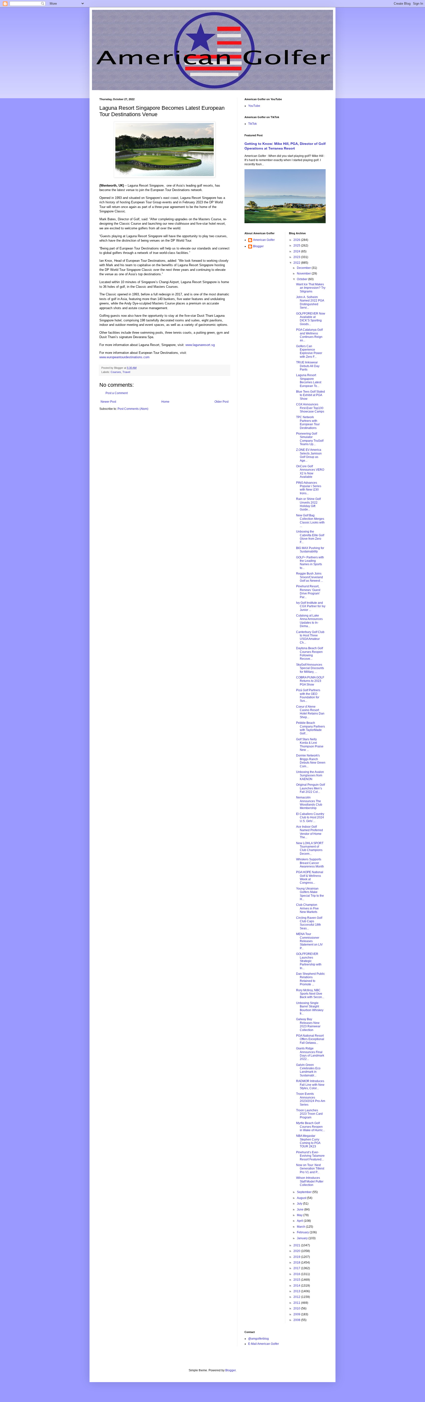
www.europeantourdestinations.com (124, 357)
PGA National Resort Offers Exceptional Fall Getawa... (310, 1039)
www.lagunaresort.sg (200, 345)
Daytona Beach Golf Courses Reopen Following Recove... (309, 653)
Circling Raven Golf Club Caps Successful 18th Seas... (309, 923)
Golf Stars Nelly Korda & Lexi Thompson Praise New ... (309, 745)
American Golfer (264, 240)
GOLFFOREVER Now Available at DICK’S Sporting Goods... (310, 319)
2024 (297, 251)
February (303, 1232)
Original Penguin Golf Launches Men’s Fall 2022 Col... (310, 788)
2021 (297, 1245)
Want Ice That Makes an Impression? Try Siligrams (310, 288)
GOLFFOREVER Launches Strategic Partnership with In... (308, 961)
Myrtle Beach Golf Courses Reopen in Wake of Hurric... (310, 1126)
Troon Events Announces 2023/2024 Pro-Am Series (310, 1099)
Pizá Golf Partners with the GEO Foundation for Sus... (308, 695)
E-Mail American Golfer (263, 1344)
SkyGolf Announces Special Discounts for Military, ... (310, 668)
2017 (297, 1268)
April (300, 1221)
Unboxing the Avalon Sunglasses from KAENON (310, 775)
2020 (297, 1251)
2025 (297, 245)
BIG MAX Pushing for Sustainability (310, 549)
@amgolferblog (258, 1338)
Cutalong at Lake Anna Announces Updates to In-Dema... (309, 621)
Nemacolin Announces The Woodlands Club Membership (309, 803)
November (304, 273)
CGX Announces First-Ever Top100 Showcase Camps (310, 408)
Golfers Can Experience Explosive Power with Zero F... (309, 351)
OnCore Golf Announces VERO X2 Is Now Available (310, 472)
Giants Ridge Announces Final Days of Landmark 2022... (310, 1054)
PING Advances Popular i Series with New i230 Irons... (308, 488)
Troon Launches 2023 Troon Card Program (309, 1114)
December (304, 268)
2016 (297, 1274)
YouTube (254, 106)
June (300, 1209)
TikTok (252, 123)
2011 (297, 1303)
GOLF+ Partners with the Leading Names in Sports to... (310, 563)
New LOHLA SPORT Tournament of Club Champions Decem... (309, 848)
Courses (116, 372)
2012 (297, 1297)
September (304, 1192)
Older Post (221, 401)
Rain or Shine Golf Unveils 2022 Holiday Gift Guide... (308, 504)
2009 (297, 1314)
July (300, 1203)
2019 (297, 1257)
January (302, 1238)
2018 (297, 1262)
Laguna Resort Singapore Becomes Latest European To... (308, 380)
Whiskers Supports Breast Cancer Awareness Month (310, 863)
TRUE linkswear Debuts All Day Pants (307, 366)
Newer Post (108, 401)
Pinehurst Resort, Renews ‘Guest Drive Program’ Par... (308, 592)
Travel (126, 372)
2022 (297, 262)
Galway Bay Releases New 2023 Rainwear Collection (308, 1024)
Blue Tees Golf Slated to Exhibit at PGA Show (310, 395)
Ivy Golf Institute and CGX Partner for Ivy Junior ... (310, 606)
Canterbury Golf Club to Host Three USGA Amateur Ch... (310, 637)
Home (165, 401)
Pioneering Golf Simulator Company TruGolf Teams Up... (309, 439)
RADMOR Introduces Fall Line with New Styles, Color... (310, 1084)
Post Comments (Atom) (133, 409)
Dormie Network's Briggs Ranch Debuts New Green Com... (310, 761)
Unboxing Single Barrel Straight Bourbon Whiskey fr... (309, 1008)
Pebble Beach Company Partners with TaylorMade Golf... (310, 728)
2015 (297, 1279)
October (302, 279)
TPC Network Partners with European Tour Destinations (308, 422)
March (301, 1226)
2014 (297, 1285)
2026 (297, 240)
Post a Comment (117, 393)
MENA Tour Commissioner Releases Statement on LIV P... (309, 941)
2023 (297, 257)
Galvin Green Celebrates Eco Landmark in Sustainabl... (308, 1070)
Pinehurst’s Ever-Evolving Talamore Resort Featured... (310, 1156)
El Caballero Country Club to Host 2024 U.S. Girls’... (310, 817)
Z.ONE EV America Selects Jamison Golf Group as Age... (309, 455)
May (300, 1215)
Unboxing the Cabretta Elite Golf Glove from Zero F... (310, 537)
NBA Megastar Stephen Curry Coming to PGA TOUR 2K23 (308, 1141)
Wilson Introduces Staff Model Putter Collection (309, 1181)
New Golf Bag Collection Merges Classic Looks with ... (310, 521)
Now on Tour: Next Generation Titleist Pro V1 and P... (310, 1168)
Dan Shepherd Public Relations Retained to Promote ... (310, 979)
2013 (297, 1291)
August (302, 1198)
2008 (297, 1320)
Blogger (258, 246)
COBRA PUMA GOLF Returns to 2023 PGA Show (310, 681)
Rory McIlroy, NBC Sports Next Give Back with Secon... (310, 994)
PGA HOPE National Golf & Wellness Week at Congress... (309, 877)
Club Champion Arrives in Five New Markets (307, 908)
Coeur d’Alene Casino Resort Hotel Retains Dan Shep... (310, 712)
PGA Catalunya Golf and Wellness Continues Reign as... (309, 335)
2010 (297, 1308)
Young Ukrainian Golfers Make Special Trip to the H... (310, 894)
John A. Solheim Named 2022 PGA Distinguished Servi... (310, 302)
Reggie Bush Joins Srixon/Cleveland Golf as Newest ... (309, 577)
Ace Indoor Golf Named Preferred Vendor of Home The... (309, 832)
